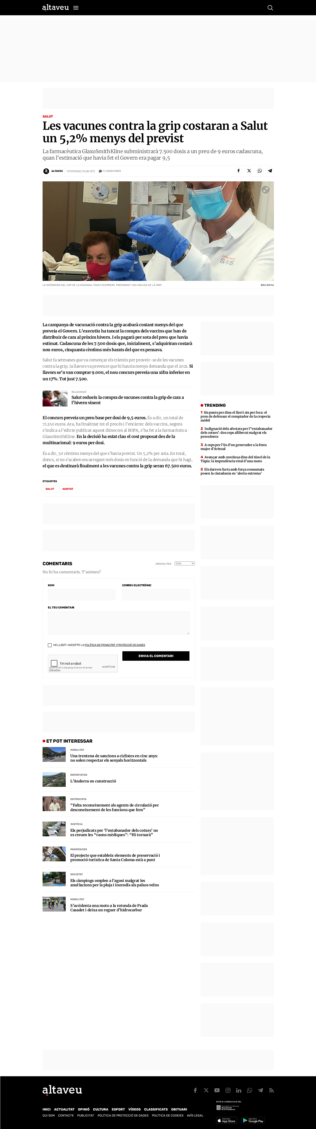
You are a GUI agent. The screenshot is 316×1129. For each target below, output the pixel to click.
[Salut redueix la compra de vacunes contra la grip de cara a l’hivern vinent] (55, 398)
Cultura (100, 1109)
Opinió (84, 1109)
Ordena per (163, 563)
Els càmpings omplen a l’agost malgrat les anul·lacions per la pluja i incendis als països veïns (114, 882)
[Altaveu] (55, 7)
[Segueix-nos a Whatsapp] (249, 1090)
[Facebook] (238, 170)
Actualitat (64, 1109)
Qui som (49, 1115)
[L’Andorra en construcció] (54, 779)
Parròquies (78, 849)
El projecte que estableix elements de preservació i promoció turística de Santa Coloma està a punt (115, 857)
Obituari (179, 1109)
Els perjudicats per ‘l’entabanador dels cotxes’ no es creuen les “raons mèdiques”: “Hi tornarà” (114, 832)
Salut (48, 116)
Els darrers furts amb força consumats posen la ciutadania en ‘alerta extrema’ (232, 471)
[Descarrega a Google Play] (253, 1120)
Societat (76, 874)
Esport (118, 1109)
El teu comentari (61, 607)
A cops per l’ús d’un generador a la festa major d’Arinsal (233, 447)
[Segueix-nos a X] (206, 1090)
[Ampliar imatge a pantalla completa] (265, 189)
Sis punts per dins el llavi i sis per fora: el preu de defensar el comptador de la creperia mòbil (235, 416)
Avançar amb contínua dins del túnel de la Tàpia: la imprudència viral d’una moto (235, 459)
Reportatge (78, 774)
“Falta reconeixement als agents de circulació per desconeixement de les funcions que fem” (114, 807)
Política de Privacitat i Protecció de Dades (115, 645)
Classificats (156, 1109)
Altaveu (57, 171)
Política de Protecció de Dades (123, 1115)
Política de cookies (167, 1115)
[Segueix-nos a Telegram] (260, 1090)
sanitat (67, 488)
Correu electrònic (136, 585)
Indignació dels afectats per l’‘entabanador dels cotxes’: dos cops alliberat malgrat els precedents (237, 433)
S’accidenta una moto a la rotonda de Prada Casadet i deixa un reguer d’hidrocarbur (109, 907)
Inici (47, 1109)
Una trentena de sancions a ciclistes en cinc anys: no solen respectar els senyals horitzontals (114, 758)
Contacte (66, 1115)
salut (50, 488)
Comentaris (112, 171)
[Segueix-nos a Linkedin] (238, 1090)
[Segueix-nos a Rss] (271, 1090)
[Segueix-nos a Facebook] (195, 1090)
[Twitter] (249, 170)
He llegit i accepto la (99, 645)
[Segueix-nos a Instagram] (227, 1090)
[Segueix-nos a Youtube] (217, 1090)
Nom (51, 585)
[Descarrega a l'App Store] (226, 1120)
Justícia (76, 824)
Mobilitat (77, 749)
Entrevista (78, 799)
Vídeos (134, 1109)
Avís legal (195, 1115)
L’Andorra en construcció (93, 781)
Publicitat (85, 1115)
